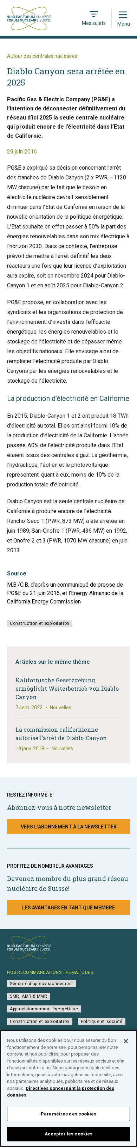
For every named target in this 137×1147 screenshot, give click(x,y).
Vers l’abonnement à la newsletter (69, 826)
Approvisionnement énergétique (44, 1008)
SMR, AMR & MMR (28, 996)
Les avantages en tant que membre (68, 907)
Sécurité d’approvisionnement (41, 983)
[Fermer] (125, 1041)
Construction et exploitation (40, 623)
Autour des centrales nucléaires (42, 56)
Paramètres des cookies (68, 1114)
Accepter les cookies (69, 1133)
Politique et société (102, 1021)
